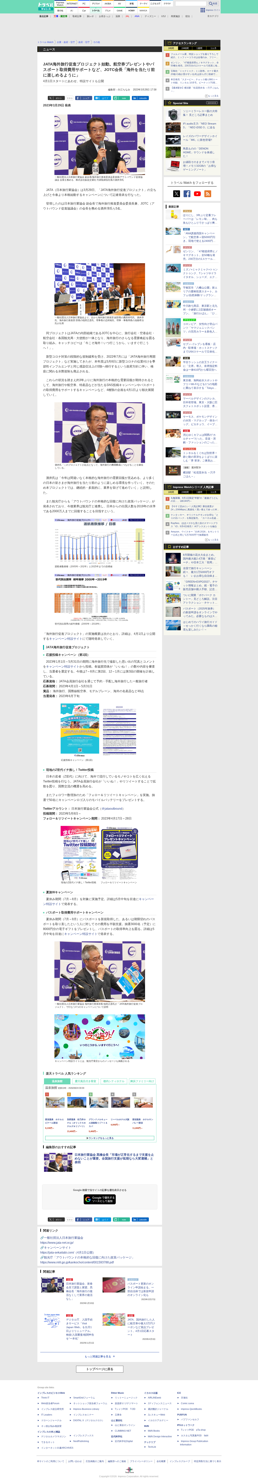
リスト (70, 98)
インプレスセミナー (83, 1414)
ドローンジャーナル (51, 1420)
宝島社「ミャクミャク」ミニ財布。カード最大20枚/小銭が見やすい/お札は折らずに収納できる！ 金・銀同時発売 (194, 74)
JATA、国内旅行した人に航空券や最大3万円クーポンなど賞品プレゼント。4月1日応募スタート (141, 1327)
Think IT (45, 1397)
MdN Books (154, 1431)
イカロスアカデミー (158, 1420)
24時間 (185, 48)
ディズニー (150, 16)
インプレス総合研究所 (52, 1409)
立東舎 (118, 1414)
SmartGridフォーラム (84, 1397)
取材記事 (77, 16)
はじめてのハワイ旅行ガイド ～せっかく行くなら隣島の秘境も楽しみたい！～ (200, 625)
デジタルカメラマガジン (53, 1436)
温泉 (118, 16)
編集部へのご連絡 (117, 1461)
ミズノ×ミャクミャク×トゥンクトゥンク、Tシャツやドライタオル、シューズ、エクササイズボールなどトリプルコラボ (200, 277)
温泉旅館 (57, 1081)
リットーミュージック (126, 1397)
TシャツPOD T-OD (125, 1409)
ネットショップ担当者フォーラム (90, 1403)
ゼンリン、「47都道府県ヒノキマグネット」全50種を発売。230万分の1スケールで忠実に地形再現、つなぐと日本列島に (195, 65)
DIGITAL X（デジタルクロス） (88, 1420)
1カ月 (213, 48)
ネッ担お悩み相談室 (51, 1426)
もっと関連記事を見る (98, 1356)
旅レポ (90, 16)
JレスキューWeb (156, 1414)
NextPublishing (81, 1441)
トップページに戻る (99, 1369)
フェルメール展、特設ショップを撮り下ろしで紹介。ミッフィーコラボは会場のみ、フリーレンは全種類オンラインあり (194, 57)
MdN (146, 1426)
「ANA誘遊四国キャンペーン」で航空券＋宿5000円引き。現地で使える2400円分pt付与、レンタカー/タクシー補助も (200, 241)
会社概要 (161, 1461)
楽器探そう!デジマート (126, 1403)
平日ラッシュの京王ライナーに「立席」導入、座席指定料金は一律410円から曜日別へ (200, 366)
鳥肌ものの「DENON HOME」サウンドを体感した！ (199, 152)
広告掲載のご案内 (95, 1461)
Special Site (180, 103)
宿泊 (187, 16)
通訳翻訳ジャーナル (158, 1409)
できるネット (48, 1442)
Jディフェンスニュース (160, 1403)
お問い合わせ (75, 1461)
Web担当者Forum (50, 1403)
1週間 (199, 48)
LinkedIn (143, 98)
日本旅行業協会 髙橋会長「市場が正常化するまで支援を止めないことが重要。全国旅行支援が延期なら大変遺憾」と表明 (114, 1158)
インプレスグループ (180, 1461)
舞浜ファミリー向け (142, 1081)
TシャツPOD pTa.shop (193, 1430)
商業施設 (175, 16)
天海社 (184, 1397)
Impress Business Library (86, 1409)
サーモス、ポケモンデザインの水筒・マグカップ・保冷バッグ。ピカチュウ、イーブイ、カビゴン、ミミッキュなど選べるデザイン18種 (200, 424)
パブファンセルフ (190, 1419)
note (124, 98)
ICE (179, 1393)
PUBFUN (182, 1414)
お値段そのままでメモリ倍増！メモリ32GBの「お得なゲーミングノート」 (199, 165)
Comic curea (187, 1403)
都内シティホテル (113, 1081)
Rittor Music (117, 1393)
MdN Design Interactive (160, 1436)
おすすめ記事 (181, 546)
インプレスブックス (83, 1435)
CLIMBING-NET (123, 1431)
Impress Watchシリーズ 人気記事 (193, 487)
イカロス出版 (151, 1393)
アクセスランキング (185, 43)
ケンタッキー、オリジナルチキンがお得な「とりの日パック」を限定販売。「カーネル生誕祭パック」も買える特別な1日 (194, 518)
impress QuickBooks (191, 1409)
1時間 (171, 48)
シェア (86, 98)
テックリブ (149, 1442)
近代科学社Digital (124, 1441)
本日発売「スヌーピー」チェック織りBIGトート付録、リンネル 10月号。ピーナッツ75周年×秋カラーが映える (195, 82)
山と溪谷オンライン (125, 1425)
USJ (163, 16)
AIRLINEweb (154, 1397)
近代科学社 (116, 1436)
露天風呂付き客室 (85, 1081)
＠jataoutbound (112, 808)
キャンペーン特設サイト (65, 638)
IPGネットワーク (186, 1425)
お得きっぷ (104, 16)
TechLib (152, 1447)
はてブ (105, 98)
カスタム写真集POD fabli (194, 1435)
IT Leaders (46, 1414)
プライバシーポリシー (141, 1461)
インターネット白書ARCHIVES (57, 1448)
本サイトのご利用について (50, 1461)
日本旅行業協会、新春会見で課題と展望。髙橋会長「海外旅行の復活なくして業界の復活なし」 (79, 1291)
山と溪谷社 (116, 1420)
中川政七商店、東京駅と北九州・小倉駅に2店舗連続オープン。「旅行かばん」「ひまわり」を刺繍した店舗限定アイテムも (200, 313)
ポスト (59, 98)
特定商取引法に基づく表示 (207, 1461)
